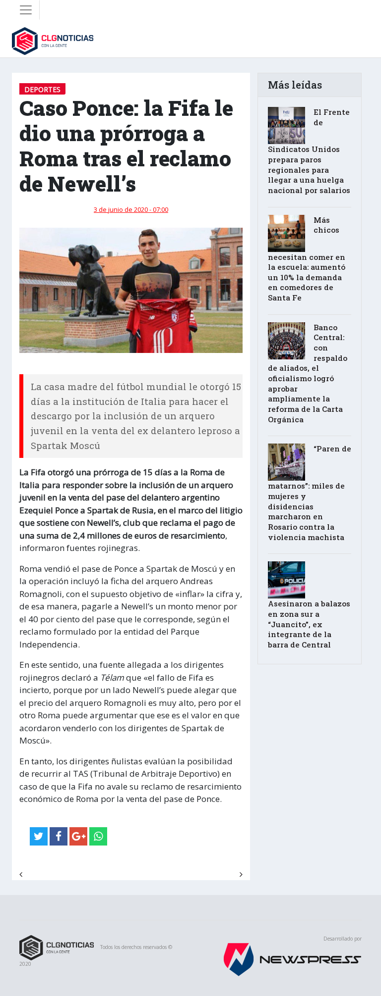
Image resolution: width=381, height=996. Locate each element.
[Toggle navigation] (26, 10)
